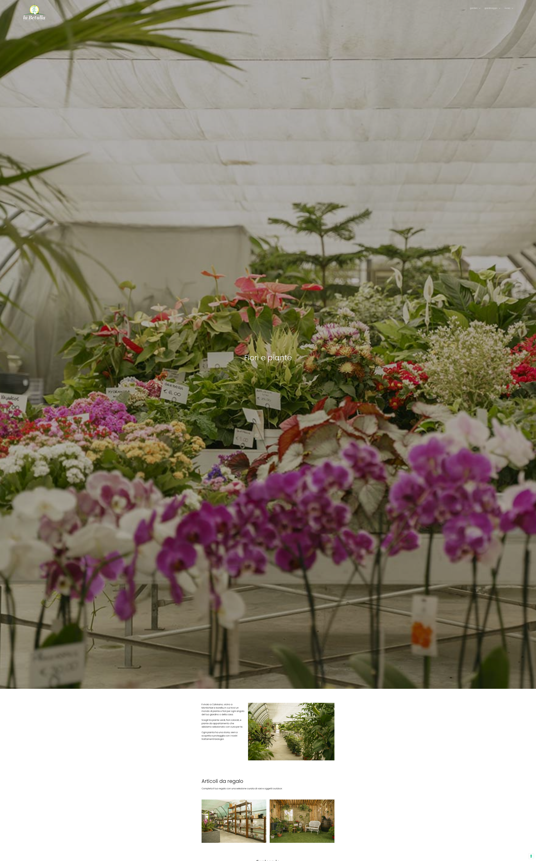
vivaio (507, 8)
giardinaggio (490, 8)
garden (474, 8)
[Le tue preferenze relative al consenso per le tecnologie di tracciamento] (531, 856)
